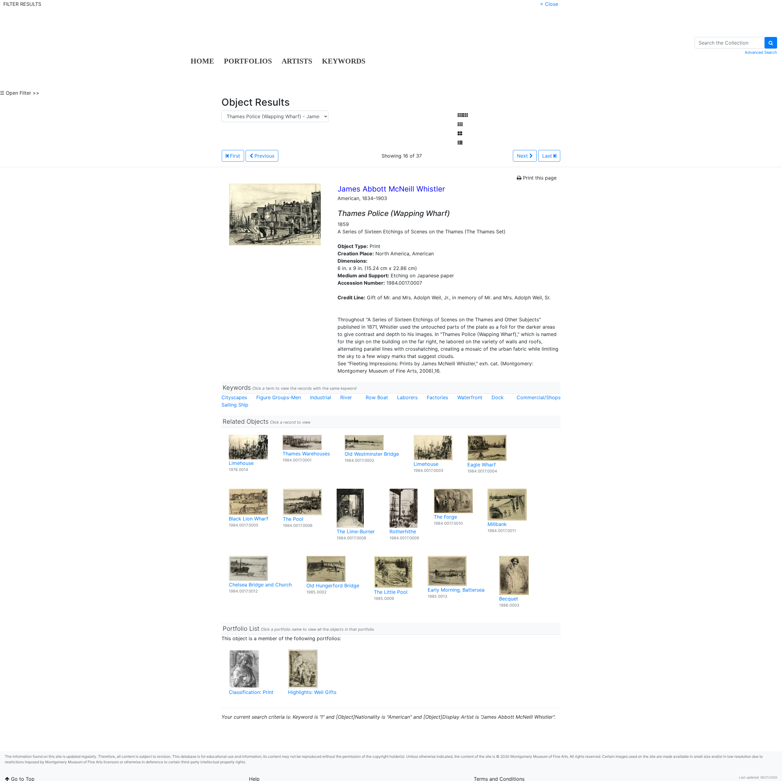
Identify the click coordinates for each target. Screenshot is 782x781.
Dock (497, 397)
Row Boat (377, 397)
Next (523, 156)
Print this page (539, 178)
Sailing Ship (234, 405)
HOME (202, 61)
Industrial (320, 397)
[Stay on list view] (460, 142)
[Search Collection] (771, 43)
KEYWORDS (343, 61)
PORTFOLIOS (248, 61)
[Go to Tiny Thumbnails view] (463, 115)
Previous (263, 156)
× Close (549, 4)
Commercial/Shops (539, 397)
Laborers (407, 397)
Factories (437, 397)
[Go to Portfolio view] (460, 133)
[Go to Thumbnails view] (460, 124)
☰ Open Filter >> (19, 93)
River (346, 397)
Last (548, 156)
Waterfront (469, 397)
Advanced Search (761, 52)
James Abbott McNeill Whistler (391, 188)
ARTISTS (297, 61)
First (234, 156)
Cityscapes (234, 397)
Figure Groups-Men (278, 397)
